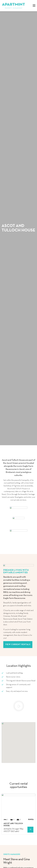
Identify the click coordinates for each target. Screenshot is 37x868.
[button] (34, 5)
